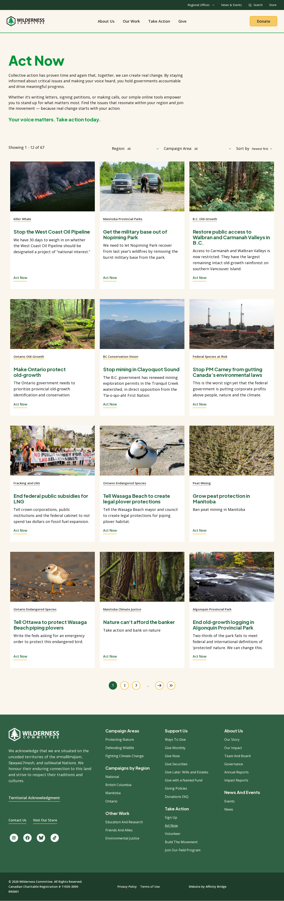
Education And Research (124, 822)
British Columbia (118, 785)
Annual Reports (236, 772)
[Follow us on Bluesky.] (41, 838)
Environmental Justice (122, 838)
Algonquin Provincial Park (212, 609)
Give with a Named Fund (183, 780)
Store (273, 5)
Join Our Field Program (182, 850)
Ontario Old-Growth (29, 356)
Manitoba (113, 793)
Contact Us (17, 820)
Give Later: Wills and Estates (186, 772)
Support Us (176, 730)
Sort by (242, 148)
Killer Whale (22, 219)
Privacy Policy (127, 887)
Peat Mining (202, 483)
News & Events (231, 5)
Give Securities (176, 764)
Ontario (111, 801)
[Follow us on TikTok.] (55, 838)
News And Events (242, 792)
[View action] (52, 188)
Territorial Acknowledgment (34, 797)
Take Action (159, 21)
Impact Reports (236, 780)
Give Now (172, 756)
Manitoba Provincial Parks (122, 219)
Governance (233, 764)
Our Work (131, 21)
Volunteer (172, 833)
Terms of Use (150, 887)
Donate (263, 21)
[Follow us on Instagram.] (14, 838)
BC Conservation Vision (120, 356)
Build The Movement (181, 842)
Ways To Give (175, 739)
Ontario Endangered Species (124, 483)
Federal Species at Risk (210, 356)
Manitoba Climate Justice (122, 609)
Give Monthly (175, 748)
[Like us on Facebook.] (27, 838)
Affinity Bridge (216, 887)
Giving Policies (176, 788)
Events (229, 801)
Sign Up (171, 817)
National (112, 776)
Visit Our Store (45, 820)
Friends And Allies (119, 830)
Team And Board (237, 756)
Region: (118, 148)
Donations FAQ (176, 796)
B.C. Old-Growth (205, 219)
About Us (106, 21)
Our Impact (233, 748)
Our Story (232, 739)
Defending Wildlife (119, 748)
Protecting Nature (119, 739)
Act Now (20, 277)
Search (258, 5)
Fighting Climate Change (124, 756)
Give (182, 21)
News (228, 809)
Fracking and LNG (27, 483)
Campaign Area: (178, 148)
